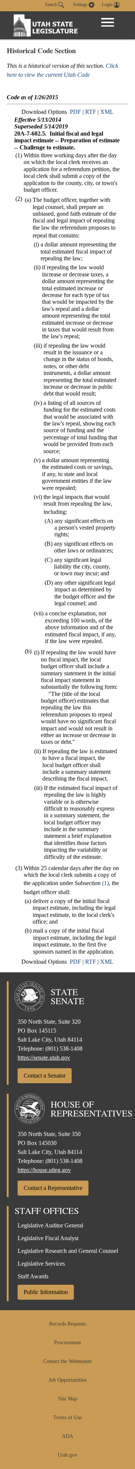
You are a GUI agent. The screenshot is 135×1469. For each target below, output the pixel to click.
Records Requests (67, 1324)
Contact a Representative (53, 1188)
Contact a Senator (45, 1075)
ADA (67, 1436)
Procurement (67, 1342)
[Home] (46, 25)
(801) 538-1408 (63, 1048)
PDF (75, 112)
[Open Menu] (107, 22)
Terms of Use (67, 1417)
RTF (90, 112)
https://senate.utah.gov (44, 1057)
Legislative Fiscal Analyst (48, 1238)
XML (107, 112)
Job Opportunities (67, 1380)
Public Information (46, 1292)
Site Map (67, 1399)
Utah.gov (67, 1455)
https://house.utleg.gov (44, 1170)
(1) (105, 883)
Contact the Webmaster (67, 1361)
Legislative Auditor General (50, 1225)
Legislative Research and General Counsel (68, 1251)
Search (51, 4)
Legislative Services (41, 1263)
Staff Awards (33, 1276)
